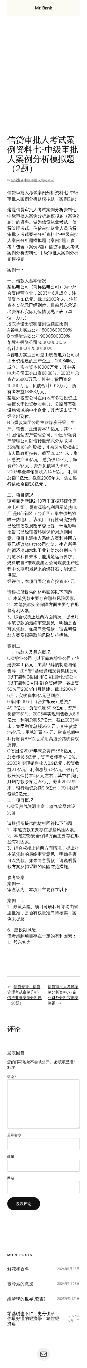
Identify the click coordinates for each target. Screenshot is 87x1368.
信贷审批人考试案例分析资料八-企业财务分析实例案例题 (63, 995)
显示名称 (14, 1135)
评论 (11, 1076)
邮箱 (10, 1156)
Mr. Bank (43, 8)
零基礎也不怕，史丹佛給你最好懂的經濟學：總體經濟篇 (33, 1318)
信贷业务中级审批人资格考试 (32, 180)
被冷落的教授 (20, 1283)
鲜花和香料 (18, 1268)
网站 (10, 1178)
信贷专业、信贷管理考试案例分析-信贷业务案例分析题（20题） (24, 995)
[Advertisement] (43, 76)
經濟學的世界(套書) (26, 1298)
